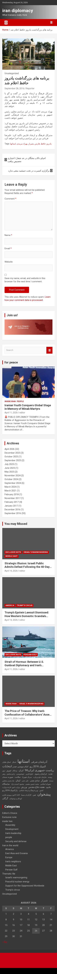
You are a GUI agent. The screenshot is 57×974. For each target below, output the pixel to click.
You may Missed (15, 524)
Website (9, 261)
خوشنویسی (20, 774)
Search (49, 350)
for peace (11, 362)
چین (34, 795)
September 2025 (13, 460)
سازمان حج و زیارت (40, 777)
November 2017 (12, 498)
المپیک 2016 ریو (38, 766)
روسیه (50, 777)
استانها (13, 143)
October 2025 (11, 456)
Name (8, 235)
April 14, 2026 (11, 571)
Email (8, 248)
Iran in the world (10, 845)
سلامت (18, 777)
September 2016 (13, 513)
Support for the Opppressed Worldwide (24, 885)
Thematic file (8, 873)
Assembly (10, 825)
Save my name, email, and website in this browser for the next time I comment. (25, 280)
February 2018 (12, 494)
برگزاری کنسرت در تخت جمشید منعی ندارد (28, 170)
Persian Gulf (30, 655)
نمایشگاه (6, 784)
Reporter (30, 88)
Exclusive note (13, 552)
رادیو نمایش (11, 774)
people (20, 401)
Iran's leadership (13, 833)
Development (11, 829)
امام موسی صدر (20, 766)
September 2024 (13, 483)
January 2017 (11, 505)
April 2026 (9, 449)
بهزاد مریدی (22, 143)
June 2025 (10, 468)
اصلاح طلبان (6, 762)
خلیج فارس (29, 774)
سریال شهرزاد (27, 777)
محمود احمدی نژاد (17, 784)
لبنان (18, 780)
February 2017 (12, 502)
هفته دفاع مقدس (36, 787)
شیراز (31, 143)
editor (22, 412)
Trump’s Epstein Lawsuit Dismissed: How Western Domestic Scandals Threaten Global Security (27, 616)
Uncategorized (9, 893)
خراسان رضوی (41, 774)
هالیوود (48, 787)
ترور (3, 771)
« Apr (4, 942)
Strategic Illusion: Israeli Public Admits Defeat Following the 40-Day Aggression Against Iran (27, 567)
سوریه (10, 777)
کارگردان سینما (26, 795)
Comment (10, 198)
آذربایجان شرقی (39, 761)
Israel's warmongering (36, 552)
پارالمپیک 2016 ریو (10, 790)
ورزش (24, 787)
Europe (8, 857)
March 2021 (10, 490)
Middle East (11, 556)
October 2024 (11, 479)
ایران (21, 770)
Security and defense (15, 841)
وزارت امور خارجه (13, 787)
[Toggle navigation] (6, 22)
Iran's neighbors (13, 861)
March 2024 (10, 486)
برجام (15, 770)
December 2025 (12, 452)
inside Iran (10, 401)
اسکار (14, 762)
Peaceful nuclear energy (17, 881)
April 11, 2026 (11, 412)
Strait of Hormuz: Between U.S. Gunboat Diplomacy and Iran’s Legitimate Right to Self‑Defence (25, 665)
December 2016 (12, 509)
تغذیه (50, 774)
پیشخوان (44, 794)
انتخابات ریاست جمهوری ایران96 (28, 768)
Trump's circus (24, 605)
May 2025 (9, 471)
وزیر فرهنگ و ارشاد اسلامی (28, 790)
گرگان (5, 798)
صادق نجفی (35, 781)
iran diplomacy (17, 10)
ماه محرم (11, 781)
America (9, 605)
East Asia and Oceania (16, 853)
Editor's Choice (9, 813)
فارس (37, 143)
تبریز (9, 770)
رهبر (3, 774)
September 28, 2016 (14, 88)
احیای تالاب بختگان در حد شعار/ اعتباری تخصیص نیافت (27, 160)
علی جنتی (25, 781)
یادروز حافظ (46, 143)
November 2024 (12, 475)
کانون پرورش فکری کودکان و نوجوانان (12, 797)
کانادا (18, 795)
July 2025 (9, 464)
